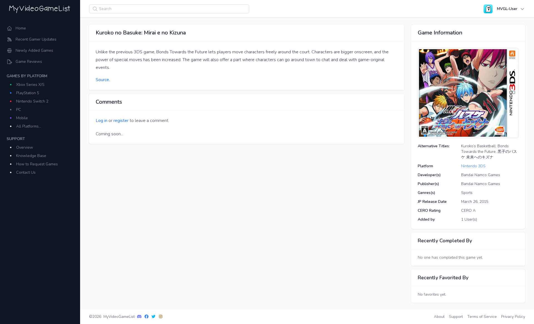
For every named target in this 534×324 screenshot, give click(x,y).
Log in (101, 121)
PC (18, 109)
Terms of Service (482, 316)
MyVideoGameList (119, 316)
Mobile (22, 118)
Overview (24, 147)
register (120, 121)
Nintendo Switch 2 (32, 101)
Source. (103, 80)
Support (456, 316)
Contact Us (26, 172)
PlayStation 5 (27, 93)
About (439, 316)
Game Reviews (29, 61)
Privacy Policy (513, 316)
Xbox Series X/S (30, 84)
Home (21, 28)
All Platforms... (28, 126)
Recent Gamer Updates (36, 39)
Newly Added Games (34, 50)
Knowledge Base (31, 155)
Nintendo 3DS (473, 166)
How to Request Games (37, 164)
